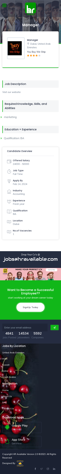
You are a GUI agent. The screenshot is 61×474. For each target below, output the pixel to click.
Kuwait (5, 364)
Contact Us (8, 408)
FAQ (4, 402)
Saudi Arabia (9, 377)
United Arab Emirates (13, 352)
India (4, 358)
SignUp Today (30, 307)
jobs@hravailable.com (30, 259)
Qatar (5, 370)
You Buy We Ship (36, 51)
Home (5, 390)
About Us (7, 396)
